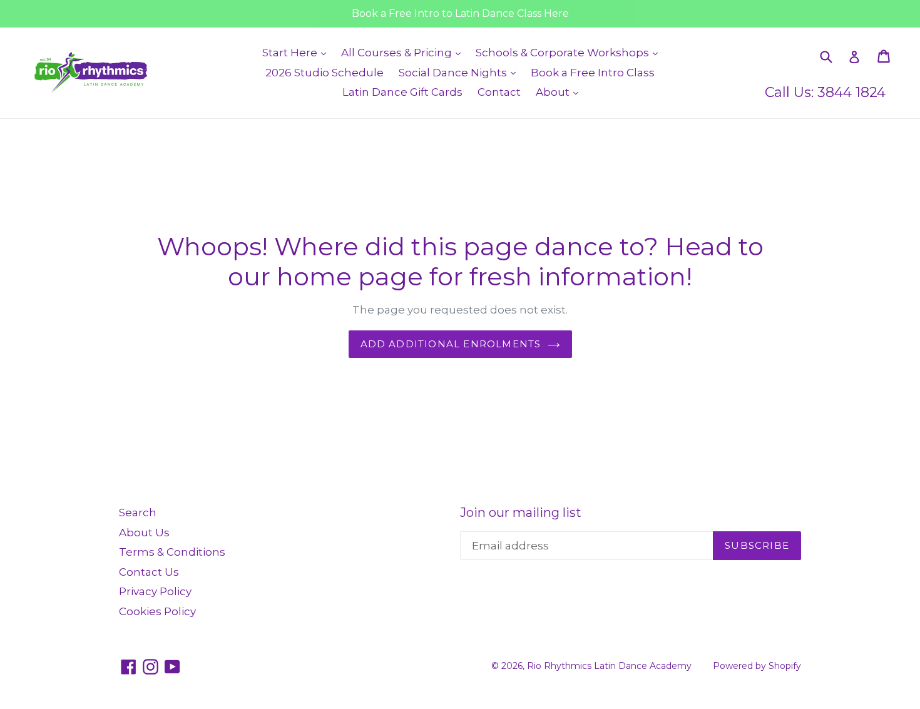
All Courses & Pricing (404, 52)
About (560, 91)
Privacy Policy (155, 591)
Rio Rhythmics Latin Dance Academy (609, 665)
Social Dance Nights (460, 72)
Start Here (297, 52)
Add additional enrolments (450, 344)
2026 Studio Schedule (324, 72)
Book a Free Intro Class (593, 72)
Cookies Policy (157, 611)
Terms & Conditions (172, 552)
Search (137, 512)
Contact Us (149, 572)
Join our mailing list (520, 512)
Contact (499, 92)
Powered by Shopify (757, 665)
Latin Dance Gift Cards (402, 92)
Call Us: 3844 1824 (825, 92)
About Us (144, 532)
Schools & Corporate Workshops (570, 52)
